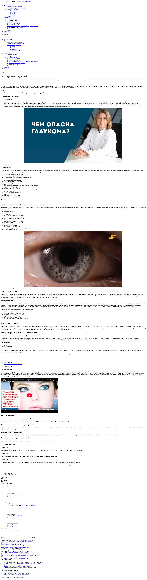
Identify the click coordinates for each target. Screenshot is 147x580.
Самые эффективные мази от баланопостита (12, 544)
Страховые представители (13, 28)
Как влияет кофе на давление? (15, 515)
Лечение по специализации (14, 9)
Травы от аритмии (11, 526)
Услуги (5, 5)
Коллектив (6, 31)
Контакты (6, 33)
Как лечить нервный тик (10, 571)
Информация (7, 17)
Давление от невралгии (10, 474)
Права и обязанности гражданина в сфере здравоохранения (22, 26)
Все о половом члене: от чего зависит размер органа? (14, 552)
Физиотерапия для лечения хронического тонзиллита (21, 505)
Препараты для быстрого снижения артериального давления (16, 541)
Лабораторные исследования (14, 6)
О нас (8, 30)
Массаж (9, 16)
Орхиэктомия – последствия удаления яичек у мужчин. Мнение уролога (20, 555)
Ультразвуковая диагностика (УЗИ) (16, 8)
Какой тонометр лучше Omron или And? (11, 550)
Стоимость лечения (12, 19)
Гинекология (13, 13)
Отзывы (6, 34)
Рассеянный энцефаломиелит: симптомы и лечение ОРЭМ (19, 569)
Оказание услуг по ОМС (13, 24)
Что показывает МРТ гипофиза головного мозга (16, 574)
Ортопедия (13, 12)
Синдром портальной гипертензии (13, 364)
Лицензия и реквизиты (13, 21)
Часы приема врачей (12, 20)
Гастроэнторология (15, 15)
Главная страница (8, 4)
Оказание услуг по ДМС (13, 23)
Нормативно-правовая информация (16, 27)
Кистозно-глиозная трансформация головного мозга (14, 558)
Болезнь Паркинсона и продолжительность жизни (17, 566)
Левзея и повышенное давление (15, 494)
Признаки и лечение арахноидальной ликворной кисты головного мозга (23, 563)
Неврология (13, 10)
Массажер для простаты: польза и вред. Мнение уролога (15, 547)
